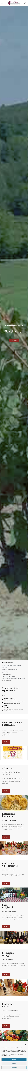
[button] (25, 1045)
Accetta (14, 1059)
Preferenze (14, 1067)
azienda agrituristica (16, 778)
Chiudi (14, 1063)
